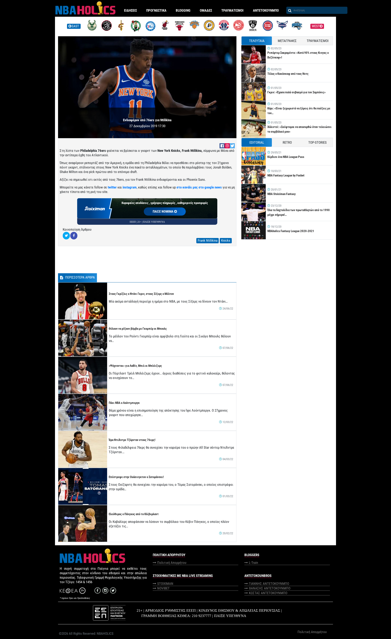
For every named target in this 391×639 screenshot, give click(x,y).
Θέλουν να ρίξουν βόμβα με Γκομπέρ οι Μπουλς (138, 329)
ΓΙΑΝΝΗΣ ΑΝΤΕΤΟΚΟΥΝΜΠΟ (269, 584)
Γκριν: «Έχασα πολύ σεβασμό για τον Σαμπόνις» (296, 92)
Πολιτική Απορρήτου (171, 563)
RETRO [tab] (287, 142)
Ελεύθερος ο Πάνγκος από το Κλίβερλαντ (134, 514)
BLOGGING (183, 10)
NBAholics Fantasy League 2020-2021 (290, 231)
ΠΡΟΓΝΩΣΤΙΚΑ (156, 10)
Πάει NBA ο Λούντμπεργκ (124, 403)
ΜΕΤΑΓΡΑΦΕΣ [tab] (287, 41)
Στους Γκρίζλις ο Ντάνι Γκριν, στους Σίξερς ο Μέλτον (141, 294)
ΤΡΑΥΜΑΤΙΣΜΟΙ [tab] (317, 41)
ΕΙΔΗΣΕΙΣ (130, 10)
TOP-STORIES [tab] (317, 142)
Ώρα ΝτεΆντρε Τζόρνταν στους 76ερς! (132, 440)
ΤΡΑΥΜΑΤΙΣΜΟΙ (232, 10)
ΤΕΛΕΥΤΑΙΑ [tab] (257, 41)
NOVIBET (163, 588)
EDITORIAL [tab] (256, 142)
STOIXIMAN (165, 584)
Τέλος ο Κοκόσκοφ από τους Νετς (288, 74)
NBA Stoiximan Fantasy (281, 194)
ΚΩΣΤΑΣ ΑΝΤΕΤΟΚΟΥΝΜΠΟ (268, 593)
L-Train (253, 563)
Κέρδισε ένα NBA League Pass (285, 157)
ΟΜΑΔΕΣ (206, 10)
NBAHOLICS (105, 633)
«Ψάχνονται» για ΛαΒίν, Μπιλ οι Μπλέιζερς (135, 366)
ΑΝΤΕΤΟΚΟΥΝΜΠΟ (266, 10)
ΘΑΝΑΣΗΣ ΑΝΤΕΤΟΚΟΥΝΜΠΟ (269, 588)
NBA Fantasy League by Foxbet (285, 175)
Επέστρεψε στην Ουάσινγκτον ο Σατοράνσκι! (136, 477)
